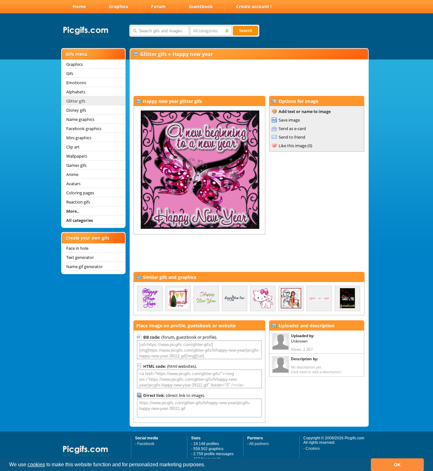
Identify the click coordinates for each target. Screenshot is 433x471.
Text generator (80, 257)
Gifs (69, 73)
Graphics (118, 6)
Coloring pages (80, 193)
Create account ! (254, 6)
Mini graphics (78, 138)
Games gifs (76, 165)
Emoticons (76, 82)
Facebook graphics (83, 128)
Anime (72, 174)
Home (79, 6)
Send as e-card (292, 128)
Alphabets (75, 92)
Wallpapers (76, 156)
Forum (158, 6)
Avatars (73, 183)
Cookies (313, 448)
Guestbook (201, 6)
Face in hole (77, 248)
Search (245, 30)
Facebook (145, 444)
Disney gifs (76, 110)
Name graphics (80, 119)
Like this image (293, 145)
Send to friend (292, 137)
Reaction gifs (78, 202)
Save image (289, 120)
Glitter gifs (75, 101)
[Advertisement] (248, 78)
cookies (36, 464)
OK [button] (397, 464)
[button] (207, 465)
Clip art (73, 147)
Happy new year (192, 54)
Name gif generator (84, 266)
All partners (259, 444)
